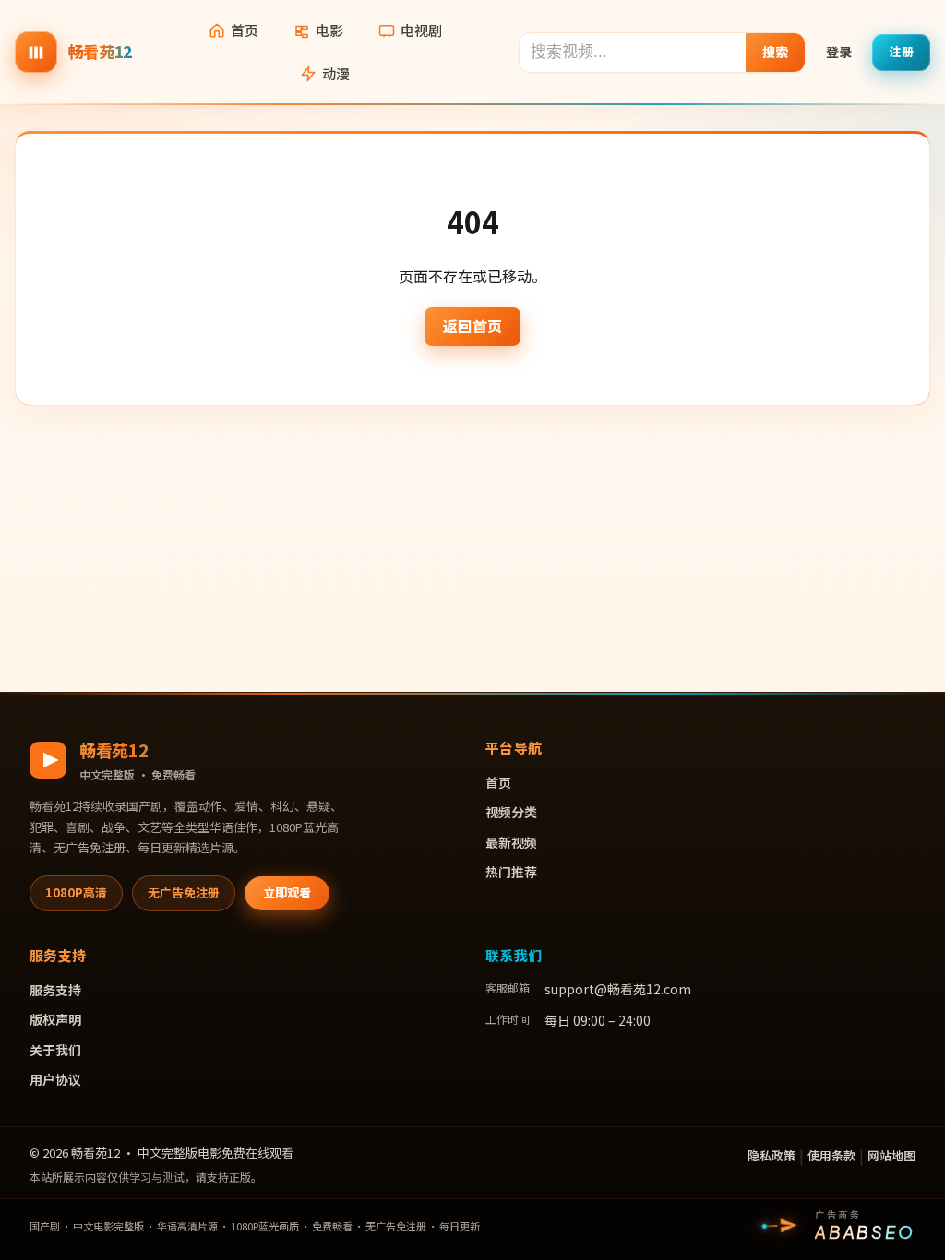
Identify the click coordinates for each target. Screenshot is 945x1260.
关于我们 (55, 1049)
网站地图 (891, 1155)
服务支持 (55, 990)
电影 (329, 30)
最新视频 (511, 842)
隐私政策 (771, 1155)
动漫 (336, 73)
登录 (839, 51)
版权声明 (55, 1019)
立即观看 (287, 892)
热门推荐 (511, 871)
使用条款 (831, 1155)
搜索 (775, 51)
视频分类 (511, 811)
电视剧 (421, 30)
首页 (244, 30)
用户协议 (55, 1079)
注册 (901, 51)
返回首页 (472, 326)
